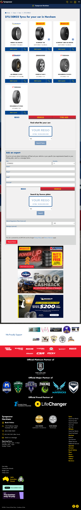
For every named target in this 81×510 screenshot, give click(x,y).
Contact (71, 448)
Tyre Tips (71, 427)
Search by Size (73, 421)
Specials (71, 446)
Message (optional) (11, 226)
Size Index (5, 466)
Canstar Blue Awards (7, 468)
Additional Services (74, 443)
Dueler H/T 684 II (40, 74)
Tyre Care (71, 425)
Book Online (73, 450)
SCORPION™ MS (40, 42)
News (70, 454)
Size (7, 161)
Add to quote (13, 49)
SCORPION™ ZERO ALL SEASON (64, 42)
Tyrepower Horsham (42, 6)
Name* (8, 166)
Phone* (8, 172)
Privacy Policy (37, 238)
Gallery (71, 456)
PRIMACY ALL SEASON (16, 42)
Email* (8, 177)
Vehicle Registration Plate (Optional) (16, 221)
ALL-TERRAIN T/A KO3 (16, 74)
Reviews (71, 461)
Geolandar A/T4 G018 (64, 74)
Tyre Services (72, 439)
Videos (71, 458)
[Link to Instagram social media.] (77, 506)
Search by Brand (73, 423)
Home (8, 13)
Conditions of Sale (21, 507)
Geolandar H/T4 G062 (16, 106)
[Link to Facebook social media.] (73, 506)
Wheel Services (73, 441)
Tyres (70, 416)
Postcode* (9, 182)
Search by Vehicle (73, 419)
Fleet (70, 452)
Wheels (71, 429)
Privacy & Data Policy (11, 507)
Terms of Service (48, 238)
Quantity (55, 161)
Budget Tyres (5, 470)
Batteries (71, 437)
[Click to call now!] (67, 2)
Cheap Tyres (5, 472)
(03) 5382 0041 (10, 431)
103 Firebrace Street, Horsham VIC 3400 (11, 427)
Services (71, 435)
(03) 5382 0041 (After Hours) (12, 434)
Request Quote (12, 242)
